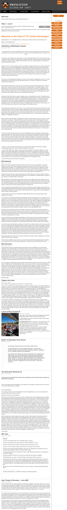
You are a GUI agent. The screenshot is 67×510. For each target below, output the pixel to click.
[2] (33, 113)
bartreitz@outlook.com (25, 43)
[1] (44, 79)
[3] (48, 127)
